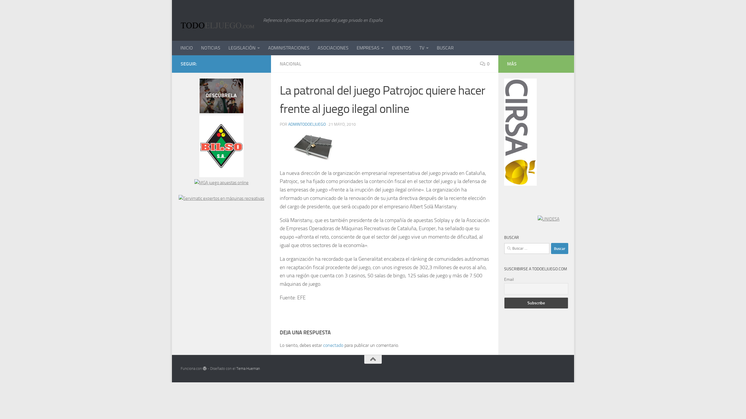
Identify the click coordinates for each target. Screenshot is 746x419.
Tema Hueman (248, 368)
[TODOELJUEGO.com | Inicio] (219, 20)
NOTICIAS (210, 48)
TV (421, 48)
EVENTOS (401, 48)
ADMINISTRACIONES (288, 48)
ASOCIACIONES (333, 48)
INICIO (186, 48)
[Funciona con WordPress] (205, 368)
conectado (333, 345)
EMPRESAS (368, 48)
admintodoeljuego (307, 124)
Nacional (290, 64)
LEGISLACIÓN (242, 48)
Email (509, 279)
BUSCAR (445, 48)
